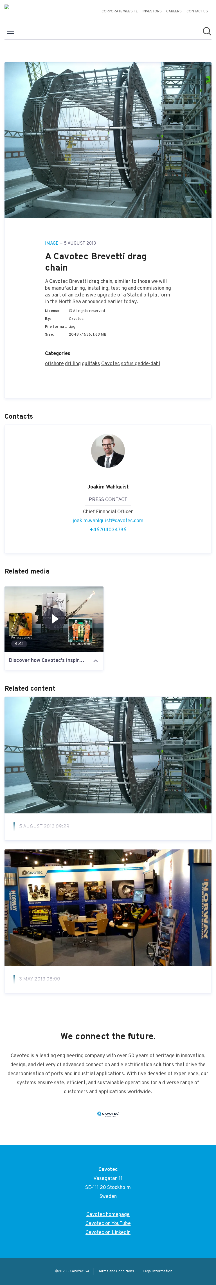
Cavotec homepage (108, 1215)
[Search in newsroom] (207, 31)
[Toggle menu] (10, 31)
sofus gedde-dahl (140, 364)
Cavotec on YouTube (108, 1224)
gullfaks (91, 364)
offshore (54, 364)
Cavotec (110, 364)
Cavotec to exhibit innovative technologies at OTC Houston (106, 993)
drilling (73, 364)
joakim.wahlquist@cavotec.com (108, 521)
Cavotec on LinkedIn (108, 1233)
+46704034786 (108, 530)
